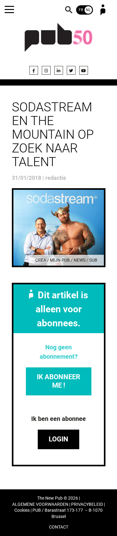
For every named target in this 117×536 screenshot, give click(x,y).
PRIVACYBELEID (87, 504)
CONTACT (58, 527)
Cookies (22, 510)
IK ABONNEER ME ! (58, 381)
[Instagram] (46, 70)
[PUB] (58, 41)
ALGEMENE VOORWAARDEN (40, 504)
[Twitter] (71, 70)
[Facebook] (33, 70)
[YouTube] (83, 70)
